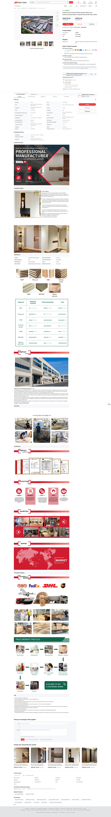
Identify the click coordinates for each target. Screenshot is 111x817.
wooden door (58, 777)
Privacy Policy (72, 812)
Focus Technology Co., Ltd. (48, 812)
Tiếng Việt (82, 809)
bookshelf (57, 779)
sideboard (15, 779)
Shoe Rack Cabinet (28, 802)
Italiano (50, 809)
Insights (84, 808)
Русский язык (45, 809)
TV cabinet (78, 779)
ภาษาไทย (74, 809)
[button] (72, 97)
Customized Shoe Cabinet (86, 799)
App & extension (83, 5)
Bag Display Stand (17, 781)
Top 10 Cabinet (36, 802)
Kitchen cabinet (16, 777)
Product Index (75, 808)
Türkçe (78, 809)
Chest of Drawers (79, 781)
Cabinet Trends (44, 802)
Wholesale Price (57, 808)
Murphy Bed (37, 779)
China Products (32, 808)
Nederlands (57, 809)
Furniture (18, 8)
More (15, 804)
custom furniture (38, 781)
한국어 (65, 809)
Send (23, 739)
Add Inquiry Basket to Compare (37, 48)
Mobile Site (80, 808)
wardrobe (36, 777)
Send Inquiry (79, 24)
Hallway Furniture (24, 8)
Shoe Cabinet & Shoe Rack (32, 8)
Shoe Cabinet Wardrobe (65, 799)
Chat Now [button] (92, 24)
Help (76, 5)
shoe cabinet (78, 777)
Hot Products (27, 808)
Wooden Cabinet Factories (41, 799)
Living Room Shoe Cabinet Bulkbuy (55, 802)
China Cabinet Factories (19, 799)
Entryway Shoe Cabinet (41, 8)
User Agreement (61, 812)
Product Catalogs (30, 775)
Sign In (64, 89)
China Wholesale (50, 808)
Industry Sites (63, 808)
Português (36, 809)
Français (40, 809)
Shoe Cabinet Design (18, 802)
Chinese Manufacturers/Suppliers (42, 808)
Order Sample (83, 27)
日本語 (68, 809)
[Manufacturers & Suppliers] (20, 2)
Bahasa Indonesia (87, 809)
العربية (62, 809)
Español (32, 809)
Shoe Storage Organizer (19, 794)
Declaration (67, 812)
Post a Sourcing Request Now (46, 739)
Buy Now (68, 24)
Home (15, 8)
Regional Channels (69, 808)
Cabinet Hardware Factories (54, 799)
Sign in (96, 3)
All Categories (17, 5)
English (28, 809)
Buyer (71, 5)
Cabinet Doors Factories (30, 799)
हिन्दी (71, 809)
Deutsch (53, 809)
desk (56, 781)
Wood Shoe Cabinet (75, 799)
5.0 (83, 96)
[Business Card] (95, 99)
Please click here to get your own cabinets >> (50, 217)
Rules (96, 5)
